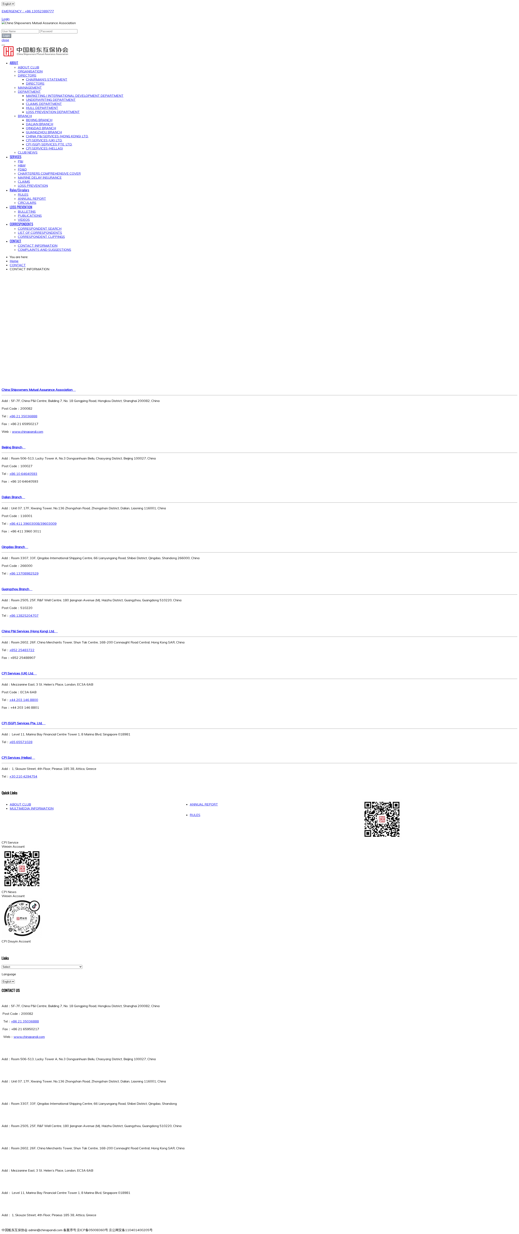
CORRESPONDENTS (21, 224)
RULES (23, 194)
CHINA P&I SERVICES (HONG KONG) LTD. (57, 136)
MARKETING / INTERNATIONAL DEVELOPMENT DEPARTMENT (74, 96)
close (5, 40)
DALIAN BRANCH (39, 124)
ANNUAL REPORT (32, 199)
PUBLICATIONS (30, 216)
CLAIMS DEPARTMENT (44, 104)
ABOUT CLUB (28, 67)
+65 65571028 (20, 742)
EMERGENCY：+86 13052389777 (28, 11)
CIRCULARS (27, 203)
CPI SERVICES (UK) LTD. (44, 140)
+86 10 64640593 (23, 474)
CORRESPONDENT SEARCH (39, 229)
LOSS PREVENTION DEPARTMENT (53, 112)
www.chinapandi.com (27, 431)
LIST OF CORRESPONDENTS (40, 233)
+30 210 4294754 (23, 776)
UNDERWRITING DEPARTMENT (51, 100)
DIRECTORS (27, 75)
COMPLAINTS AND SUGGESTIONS (44, 250)
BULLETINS (27, 211)
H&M (21, 165)
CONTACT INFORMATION (37, 246)
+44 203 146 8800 (23, 700)
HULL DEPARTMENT (42, 108)
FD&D (22, 169)
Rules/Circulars (19, 190)
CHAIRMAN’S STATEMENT (46, 79)
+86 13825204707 (24, 615)
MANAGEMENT (30, 87)
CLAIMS (24, 181)
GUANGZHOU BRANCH (44, 132)
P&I (20, 161)
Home (14, 261)
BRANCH (25, 116)
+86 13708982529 (24, 573)
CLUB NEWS (28, 152)
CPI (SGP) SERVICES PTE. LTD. (49, 144)
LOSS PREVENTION (33, 186)
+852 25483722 (21, 650)
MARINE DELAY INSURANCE (40, 177)
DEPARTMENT (29, 92)
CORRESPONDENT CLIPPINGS (41, 237)
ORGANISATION (30, 71)
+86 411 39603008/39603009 (33, 523)
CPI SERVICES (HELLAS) (44, 148)
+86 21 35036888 (23, 416)
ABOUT (14, 62)
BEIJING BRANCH (39, 120)
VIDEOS (24, 220)
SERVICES (15, 156)
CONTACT (15, 241)
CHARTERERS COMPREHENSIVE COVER (49, 173)
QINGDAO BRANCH (41, 128)
